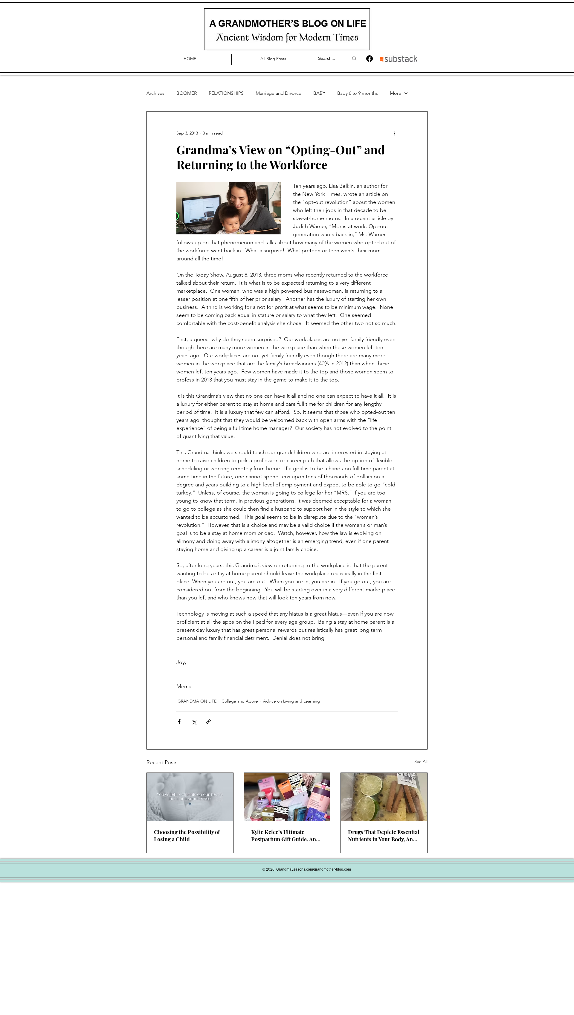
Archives (155, 93)
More (395, 93)
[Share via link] (208, 721)
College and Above (240, 701)
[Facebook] (369, 58)
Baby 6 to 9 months (357, 93)
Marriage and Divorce (278, 93)
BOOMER (186, 93)
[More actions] (394, 133)
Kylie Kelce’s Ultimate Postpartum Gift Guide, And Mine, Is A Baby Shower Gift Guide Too (285, 835)
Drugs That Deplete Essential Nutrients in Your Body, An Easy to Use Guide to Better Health (383, 835)
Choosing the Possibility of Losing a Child (187, 835)
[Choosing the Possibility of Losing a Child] (190, 797)
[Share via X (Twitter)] (194, 721)
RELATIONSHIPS (226, 93)
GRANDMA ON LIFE (197, 701)
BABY (319, 93)
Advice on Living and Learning (291, 701)
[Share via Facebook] (179, 721)
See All (421, 761)
